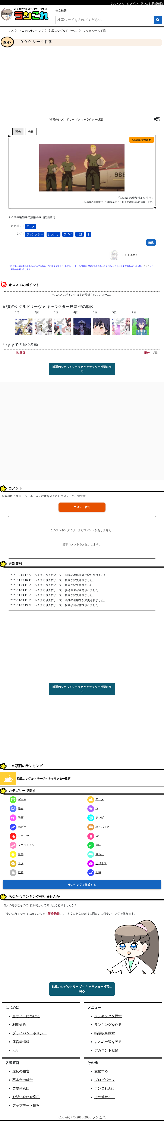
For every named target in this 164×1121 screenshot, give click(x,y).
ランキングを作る (108, 1024)
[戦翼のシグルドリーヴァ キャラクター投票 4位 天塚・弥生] (82, 326)
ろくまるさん (130, 255)
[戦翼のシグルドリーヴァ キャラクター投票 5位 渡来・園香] (121, 326)
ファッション (26, 845)
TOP (11, 30)
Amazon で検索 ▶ (141, 139)
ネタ (20, 863)
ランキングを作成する (82, 884)
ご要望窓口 (20, 1088)
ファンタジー (34, 234)
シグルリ (53, 234)
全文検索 (61, 10)
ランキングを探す (108, 1016)
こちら (146, 266)
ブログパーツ (104, 1080)
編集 (151, 242)
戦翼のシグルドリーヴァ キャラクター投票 (75, 30)
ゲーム (22, 799)
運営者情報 (20, 1042)
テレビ (99, 817)
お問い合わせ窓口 (26, 1097)
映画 (20, 817)
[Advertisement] (82, 81)
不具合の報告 (22, 1080)
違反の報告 (20, 1071)
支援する (101, 1071)
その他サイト (104, 1097)
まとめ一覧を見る (108, 1042)
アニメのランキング (31, 30)
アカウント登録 (106, 1050)
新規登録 (53, 913)
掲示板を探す (104, 1033)
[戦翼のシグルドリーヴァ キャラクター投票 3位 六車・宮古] (62, 326)
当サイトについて (26, 1016)
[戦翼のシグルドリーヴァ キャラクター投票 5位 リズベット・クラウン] (101, 326)
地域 (98, 872)
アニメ (30, 226)
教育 (20, 872)
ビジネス (101, 863)
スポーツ (23, 836)
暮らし (99, 854)
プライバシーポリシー (29, 1033)
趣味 (98, 845)
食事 (20, 854)
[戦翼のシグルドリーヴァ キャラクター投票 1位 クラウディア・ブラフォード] (23, 326)
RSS (15, 1050)
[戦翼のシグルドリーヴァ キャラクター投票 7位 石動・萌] (140, 326)
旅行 (98, 836)
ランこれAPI (104, 1088)
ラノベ (68, 234)
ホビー (22, 826)
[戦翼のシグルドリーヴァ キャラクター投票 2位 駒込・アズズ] (43, 326)
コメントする (82, 507)
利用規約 (19, 1024)
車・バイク (102, 826)
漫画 (20, 808)
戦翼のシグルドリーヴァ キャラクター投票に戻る (82, 369)
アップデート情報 (26, 1105)
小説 (79, 234)
